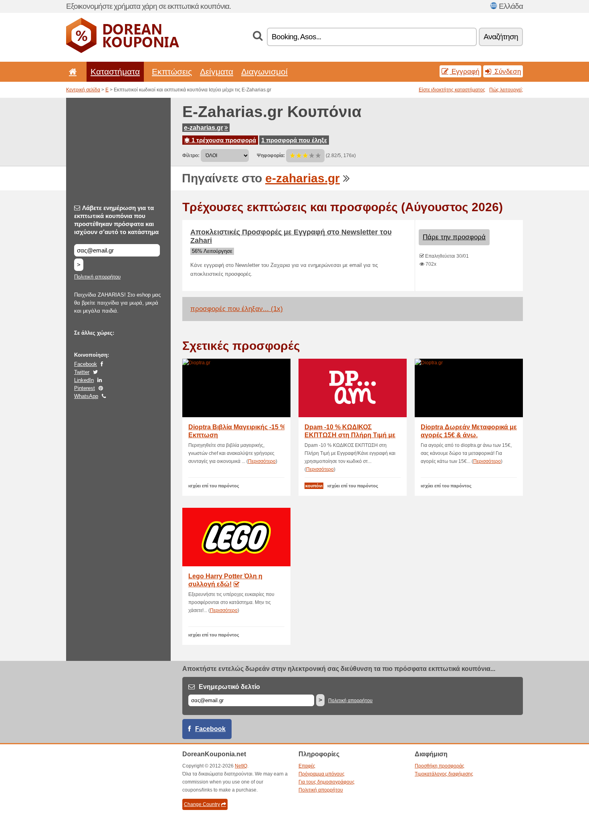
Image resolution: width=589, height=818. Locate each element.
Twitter (81, 372)
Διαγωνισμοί (264, 71)
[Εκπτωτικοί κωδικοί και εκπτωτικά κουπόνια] (122, 51)
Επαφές (307, 766)
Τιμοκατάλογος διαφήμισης (444, 774)
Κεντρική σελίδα (83, 90)
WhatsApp (86, 396)
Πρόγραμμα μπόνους (322, 774)
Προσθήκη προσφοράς (439, 766)
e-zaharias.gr (203, 127)
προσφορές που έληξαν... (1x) (236, 309)
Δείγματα (216, 71)
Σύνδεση (506, 71)
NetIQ (241, 766)
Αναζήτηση (501, 36)
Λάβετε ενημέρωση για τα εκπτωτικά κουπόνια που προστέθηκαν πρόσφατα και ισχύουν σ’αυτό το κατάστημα (116, 219)
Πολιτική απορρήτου (97, 277)
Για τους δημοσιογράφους (327, 782)
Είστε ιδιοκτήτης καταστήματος (452, 90)
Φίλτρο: (191, 155)
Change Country (202, 804)
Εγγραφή (464, 71)
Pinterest (84, 388)
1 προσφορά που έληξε (294, 140)
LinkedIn (84, 380)
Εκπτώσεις (172, 71)
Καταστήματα (115, 71)
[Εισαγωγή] (71, 71)
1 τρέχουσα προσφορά (223, 140)
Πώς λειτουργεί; (506, 90)
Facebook (85, 364)
